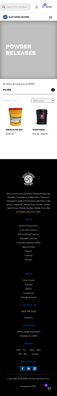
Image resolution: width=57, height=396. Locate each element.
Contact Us (28, 293)
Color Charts (28, 280)
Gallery (28, 288)
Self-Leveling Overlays (28, 234)
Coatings (28, 255)
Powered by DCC (28, 386)
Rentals (28, 259)
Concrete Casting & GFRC (28, 242)
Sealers (28, 251)
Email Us (28, 317)
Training (28, 284)
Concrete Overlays (28, 230)
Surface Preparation (28, 225)
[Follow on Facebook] (22, 368)
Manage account (28, 297)
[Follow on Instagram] (34, 368)
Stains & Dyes (28, 247)
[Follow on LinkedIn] (28, 368)
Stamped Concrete (28, 238)
